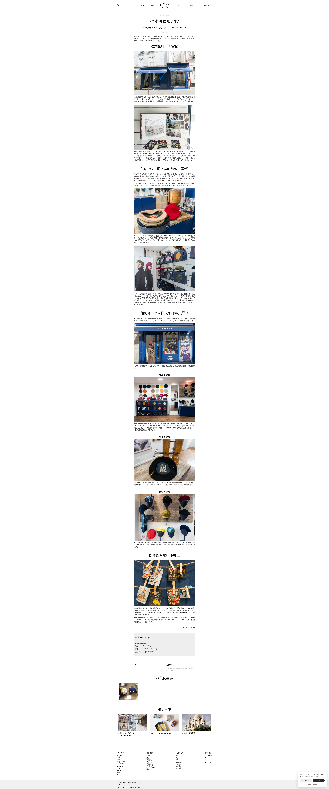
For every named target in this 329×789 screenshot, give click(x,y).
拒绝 (306, 780)
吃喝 (118, 769)
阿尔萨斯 (149, 769)
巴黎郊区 (149, 755)
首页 (161, 15)
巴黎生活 (179, 5)
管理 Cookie (120, 763)
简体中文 (206, 5)
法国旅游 (190, 5)
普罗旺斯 (149, 763)
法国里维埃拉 (150, 767)
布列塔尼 (149, 761)
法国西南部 (149, 765)
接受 (319, 780)
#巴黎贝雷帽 (184, 669)
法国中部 (149, 757)
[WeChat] (206, 757)
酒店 (118, 774)
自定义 (309, 784)
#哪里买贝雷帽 (176, 669)
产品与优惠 (180, 753)
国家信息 (178, 767)
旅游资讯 (179, 763)
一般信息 (178, 765)
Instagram (209, 755)
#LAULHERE (169, 670)
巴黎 (142, 5)
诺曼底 (148, 759)
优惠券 (152, 5)
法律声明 (119, 759)
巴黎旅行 (120, 766)
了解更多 (315, 784)
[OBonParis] (165, 5)
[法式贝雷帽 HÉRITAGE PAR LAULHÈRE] (128, 692)
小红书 (209, 762)
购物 (168, 15)
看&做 (119, 771)
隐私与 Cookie (121, 761)
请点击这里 (184, 612)
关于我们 (119, 755)
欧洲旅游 (178, 769)
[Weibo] (206, 760)
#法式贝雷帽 (169, 669)
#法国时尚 (190, 669)
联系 (118, 757)
